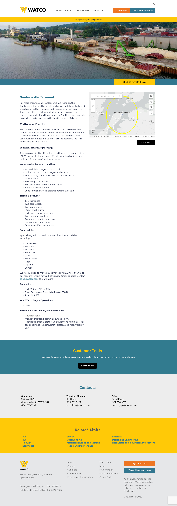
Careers (71, 466)
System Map (121, 10)
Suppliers (72, 470)
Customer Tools (82, 10)
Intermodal (28, 446)
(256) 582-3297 (28, 405)
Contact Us (98, 10)
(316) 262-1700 (54, 486)
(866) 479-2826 (54, 490)
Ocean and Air (74, 440)
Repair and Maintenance (80, 446)
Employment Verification (80, 477)
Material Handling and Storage (83, 443)
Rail (24, 437)
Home (59, 10)
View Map (146, 142)
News (102, 466)
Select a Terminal (134, 82)
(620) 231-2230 (27, 478)
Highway (26, 443)
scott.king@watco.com (78, 405)
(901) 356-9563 (119, 402)
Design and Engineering (125, 440)
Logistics (117, 437)
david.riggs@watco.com (124, 405)
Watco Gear (105, 462)
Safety (70, 437)
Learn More (87, 365)
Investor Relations (108, 473)
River (24, 440)
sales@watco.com (29, 279)
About (68, 10)
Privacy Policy (106, 470)
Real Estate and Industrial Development (133, 443)
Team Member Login (143, 10)
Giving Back (105, 477)
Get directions (32, 316)
